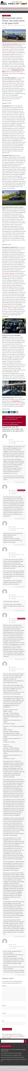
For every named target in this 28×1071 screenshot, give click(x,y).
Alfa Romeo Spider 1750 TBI (17, 81)
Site (3, 1021)
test (6, 27)
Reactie (4, 986)
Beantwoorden (21, 482)
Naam (4, 1005)
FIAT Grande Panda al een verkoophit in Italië (11, 1055)
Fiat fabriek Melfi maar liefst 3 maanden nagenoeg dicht (12, 418)
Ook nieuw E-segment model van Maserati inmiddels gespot (12, 423)
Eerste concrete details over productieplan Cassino (12, 1057)
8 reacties (18, 25)
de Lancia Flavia (19, 406)
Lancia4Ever (12, 25)
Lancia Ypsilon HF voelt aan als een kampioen (11, 1053)
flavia (23, 25)
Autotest (4, 15)
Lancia (9, 15)
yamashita (13, 527)
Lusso (11, 439)
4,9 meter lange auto (9, 273)
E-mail (4, 1013)
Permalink (13, 443)
